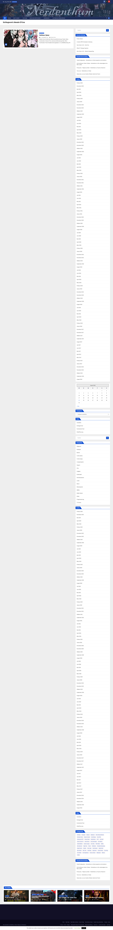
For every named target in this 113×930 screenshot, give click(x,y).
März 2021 (79, 207)
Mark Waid (98, 843)
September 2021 (80, 189)
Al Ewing (78, 834)
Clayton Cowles (87, 837)
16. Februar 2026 (10, 899)
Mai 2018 (79, 313)
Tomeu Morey (100, 850)
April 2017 (79, 354)
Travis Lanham (92, 852)
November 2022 (80, 145)
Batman (88, 834)
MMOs (78, 490)
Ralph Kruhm (79, 848)
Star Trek (84, 850)
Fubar (90, 70)
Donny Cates (87, 839)
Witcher (103, 852)
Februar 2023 (80, 136)
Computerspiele (80, 461)
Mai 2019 (79, 276)
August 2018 (79, 304)
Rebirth (84, 848)
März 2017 (79, 357)
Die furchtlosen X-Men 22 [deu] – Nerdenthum (86, 63)
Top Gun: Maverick (101, 67)
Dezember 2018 (80, 291)
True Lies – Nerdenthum (82, 70)
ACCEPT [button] (83, 928)
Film (78, 468)
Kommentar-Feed (80, 428)
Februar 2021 (80, 210)
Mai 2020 (79, 238)
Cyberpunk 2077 (80, 839)
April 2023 (79, 129)
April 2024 (79, 92)
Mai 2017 (79, 351)
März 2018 (79, 320)
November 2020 (80, 220)
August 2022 (79, 154)
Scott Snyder (95, 848)
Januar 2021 (79, 214)
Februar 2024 (80, 98)
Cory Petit (99, 837)
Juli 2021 (79, 195)
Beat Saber (16, 18)
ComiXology (93, 837)
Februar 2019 (80, 285)
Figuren (78, 465)
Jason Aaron (87, 841)
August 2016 (79, 379)
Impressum (46, 18)
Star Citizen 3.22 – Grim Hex (83, 45)
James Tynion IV (80, 841)
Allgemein (79, 446)
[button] (106, 18)
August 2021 (79, 192)
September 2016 (80, 376)
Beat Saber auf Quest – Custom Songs (77, 922)
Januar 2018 (79, 326)
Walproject (99, 852)
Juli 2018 (79, 307)
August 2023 (79, 117)
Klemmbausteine (80, 477)
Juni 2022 (79, 160)
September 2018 (80, 301)
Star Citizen (79, 850)
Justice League (86, 843)
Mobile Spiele (80, 493)
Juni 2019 (79, 273)
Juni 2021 (79, 198)
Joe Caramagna (94, 841)
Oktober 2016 (80, 373)
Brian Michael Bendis (100, 834)
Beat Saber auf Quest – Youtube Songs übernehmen (94, 922)
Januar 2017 (79, 363)
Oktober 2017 (80, 335)
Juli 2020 (79, 232)
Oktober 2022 (80, 148)
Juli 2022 (79, 157)
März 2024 (79, 95)
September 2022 (80, 151)
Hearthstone (93, 839)
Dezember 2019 (80, 254)
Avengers (83, 834)
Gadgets (78, 471)
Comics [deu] (79, 455)
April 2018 (79, 316)
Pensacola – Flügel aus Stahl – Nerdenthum (86, 67)
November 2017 (80, 332)
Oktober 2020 (80, 223)
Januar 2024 (79, 101)
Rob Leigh (89, 848)
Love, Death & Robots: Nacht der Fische (91, 74)
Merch (78, 483)
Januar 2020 (79, 251)
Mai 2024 (79, 89)
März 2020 (79, 245)
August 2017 (79, 341)
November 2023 (80, 107)
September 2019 (80, 263)
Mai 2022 (79, 164)
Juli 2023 (79, 120)
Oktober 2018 (80, 298)
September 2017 (80, 338)
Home (9, 18)
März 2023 (79, 132)
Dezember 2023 (80, 104)
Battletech (93, 834)
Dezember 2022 (80, 142)
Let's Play (92, 843)
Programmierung (80, 499)
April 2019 (79, 279)
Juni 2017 (79, 348)
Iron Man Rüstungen (35, 18)
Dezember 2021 (80, 179)
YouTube (25, 18)
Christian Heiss (80, 837)
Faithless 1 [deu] (44, 35)
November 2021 (80, 182)
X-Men (78, 854)
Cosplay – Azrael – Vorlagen (65, 924)
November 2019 (80, 257)
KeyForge (108, 924)
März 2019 (79, 282)
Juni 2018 (79, 310)
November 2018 (80, 295)
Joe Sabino (100, 841)
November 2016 (80, 369)
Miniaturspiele (80, 486)
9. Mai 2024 (62, 899)
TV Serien (79, 502)
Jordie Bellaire (79, 843)
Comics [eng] (79, 458)
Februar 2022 (80, 173)
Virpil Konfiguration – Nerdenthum (84, 60)
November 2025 (80, 86)
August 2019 (79, 267)
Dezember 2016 (80, 366)
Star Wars (89, 850)
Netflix (102, 843)
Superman (94, 850)
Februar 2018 (80, 323)
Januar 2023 (79, 139)
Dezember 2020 (80, 217)
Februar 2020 (80, 248)
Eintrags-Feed (80, 425)
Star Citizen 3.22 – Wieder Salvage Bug (85, 51)
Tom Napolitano (85, 852)
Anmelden (79, 422)
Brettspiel (79, 449)
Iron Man (101, 839)
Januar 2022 (79, 176)
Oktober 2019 (80, 260)
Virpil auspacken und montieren (99, 60)
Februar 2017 (80, 360)
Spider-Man (101, 848)
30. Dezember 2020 (44, 37)
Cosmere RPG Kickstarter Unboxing (84, 41)
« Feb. (78, 406)
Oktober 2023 (80, 111)
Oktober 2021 (80, 185)
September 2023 (80, 114)
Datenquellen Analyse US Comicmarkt (77, 924)
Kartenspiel (79, 474)
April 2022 (79, 167)
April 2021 (79, 204)
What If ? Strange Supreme (82, 48)
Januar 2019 (79, 288)
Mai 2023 (79, 126)
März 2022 (79, 170)
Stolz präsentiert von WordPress (8, 924)
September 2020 (80, 226)
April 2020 (79, 242)
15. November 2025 (37, 899)
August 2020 (79, 229)
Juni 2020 (79, 235)
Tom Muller (79, 852)
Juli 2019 (79, 270)
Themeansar (24, 924)
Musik (78, 496)
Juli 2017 (79, 345)
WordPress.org (80, 432)
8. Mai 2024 (88, 899)
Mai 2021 (79, 201)
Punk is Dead (80, 38)
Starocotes (53, 37)
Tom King (106, 850)
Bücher (78, 452)
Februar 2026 (80, 82)
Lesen (78, 480)
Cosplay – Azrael (107, 922)
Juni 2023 (79, 123)
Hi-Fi (98, 839)
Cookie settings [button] (77, 928)
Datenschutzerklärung (59, 18)
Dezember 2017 (80, 329)
